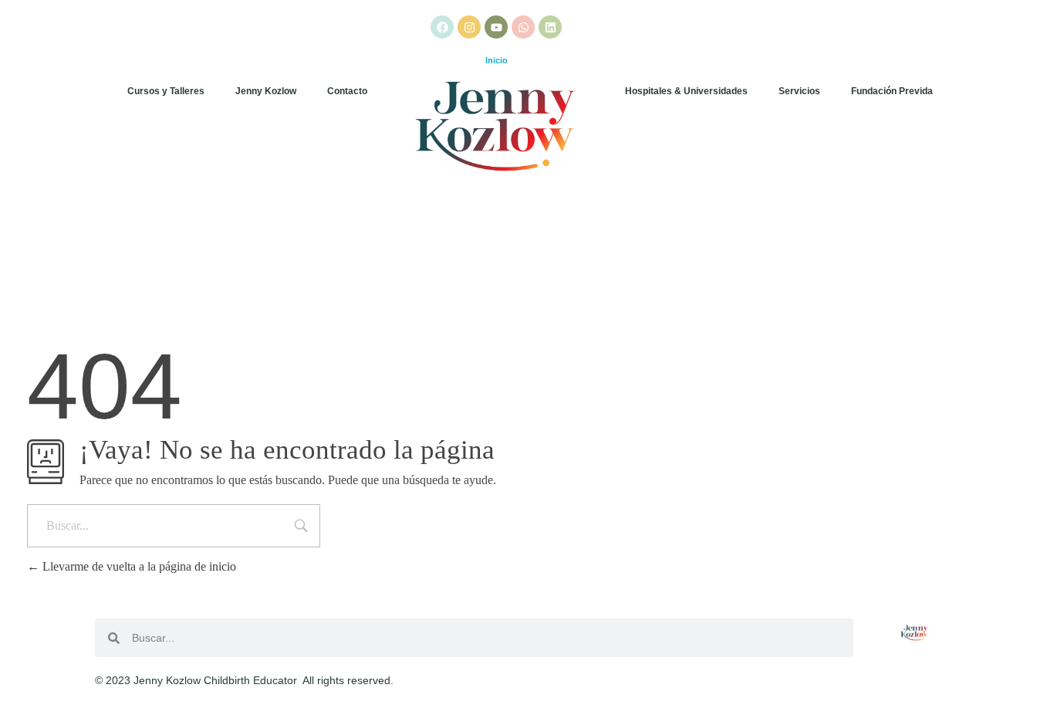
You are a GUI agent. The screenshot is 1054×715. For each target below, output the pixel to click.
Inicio (496, 60)
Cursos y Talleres (165, 91)
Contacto (347, 91)
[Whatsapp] (523, 27)
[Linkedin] (550, 27)
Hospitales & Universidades (686, 91)
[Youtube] (496, 27)
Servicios (799, 91)
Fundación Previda (892, 91)
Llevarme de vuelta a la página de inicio (137, 566)
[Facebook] (442, 27)
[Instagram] (469, 27)
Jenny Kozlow (265, 91)
